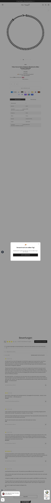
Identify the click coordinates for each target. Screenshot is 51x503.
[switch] (47, 498)
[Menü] (49, 491)
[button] (2, 252)
